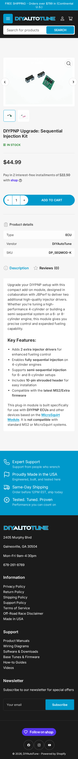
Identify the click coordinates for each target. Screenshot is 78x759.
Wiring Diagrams (16, 646)
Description (19, 268)
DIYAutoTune (31, 753)
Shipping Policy (15, 597)
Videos (8, 668)
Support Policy (14, 603)
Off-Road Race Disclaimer (23, 613)
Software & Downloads (20, 651)
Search (60, 30)
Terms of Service (16, 608)
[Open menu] (8, 18)
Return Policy (13, 592)
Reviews (49, 268)
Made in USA (13, 619)
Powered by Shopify (53, 753)
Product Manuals (16, 641)
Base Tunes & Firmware (21, 657)
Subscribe (59, 704)
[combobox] (39, 30)
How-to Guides (14, 662)
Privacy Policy (14, 586)
